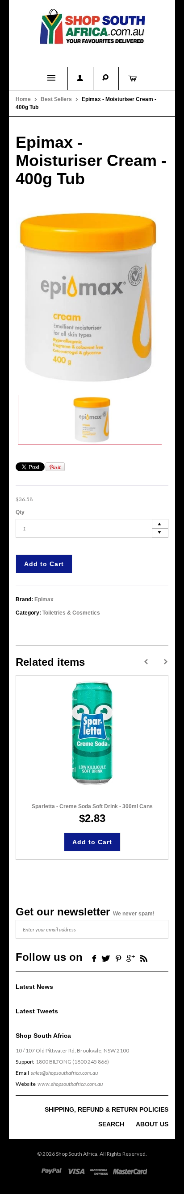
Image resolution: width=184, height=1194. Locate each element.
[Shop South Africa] (92, 24)
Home (23, 99)
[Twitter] (105, 958)
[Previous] (146, 662)
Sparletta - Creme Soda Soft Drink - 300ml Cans (92, 806)
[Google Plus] (130, 958)
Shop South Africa (76, 1153)
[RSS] (143, 958)
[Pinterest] (118, 958)
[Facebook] (93, 958)
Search (111, 1124)
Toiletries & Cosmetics (71, 613)
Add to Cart (44, 563)
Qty (20, 512)
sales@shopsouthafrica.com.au (64, 1072)
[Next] (165, 662)
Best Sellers (56, 99)
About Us (152, 1124)
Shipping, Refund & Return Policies (106, 1109)
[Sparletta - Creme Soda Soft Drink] (92, 733)
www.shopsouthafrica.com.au (70, 1084)
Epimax (44, 599)
